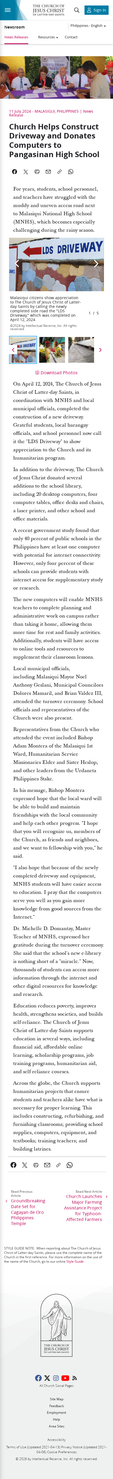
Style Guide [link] (75, 1261)
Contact (71, 37)
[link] (13, 1165)
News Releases (16, 37)
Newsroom (14, 27)
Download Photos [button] (59, 372)
